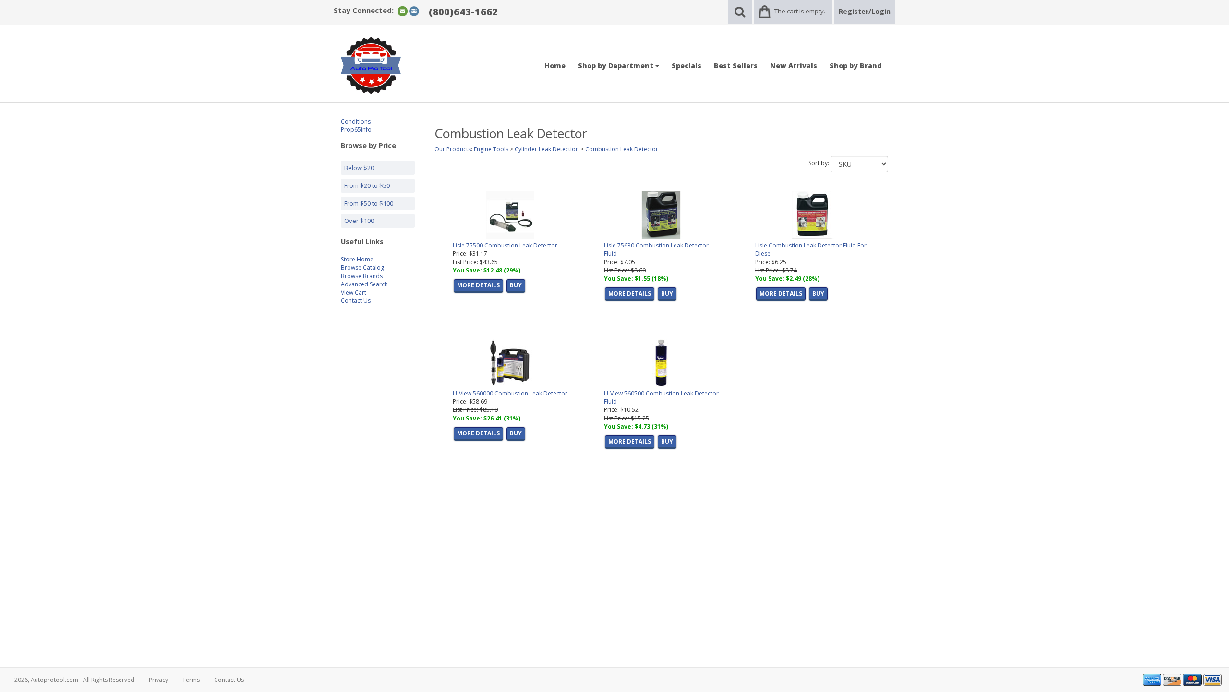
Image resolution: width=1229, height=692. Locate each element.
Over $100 (359, 220)
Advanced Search (364, 284)
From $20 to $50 (367, 185)
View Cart (353, 292)
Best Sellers (736, 65)
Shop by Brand (856, 65)
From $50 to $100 (368, 203)
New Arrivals (793, 65)
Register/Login (865, 11)
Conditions (356, 121)
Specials (686, 65)
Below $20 (359, 167)
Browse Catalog (362, 267)
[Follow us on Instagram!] (414, 11)
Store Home (357, 259)
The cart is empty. (799, 11)
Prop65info (356, 129)
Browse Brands (362, 276)
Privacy (158, 680)
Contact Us (356, 301)
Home (555, 65)
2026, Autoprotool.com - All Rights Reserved (74, 680)
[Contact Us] (403, 11)
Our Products (452, 149)
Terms (191, 680)
